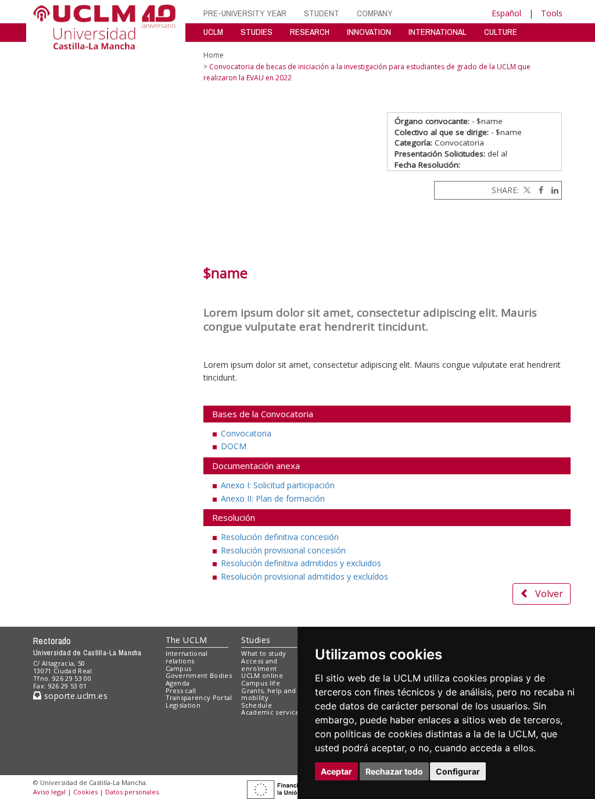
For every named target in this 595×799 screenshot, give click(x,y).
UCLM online (262, 675)
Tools (551, 13)
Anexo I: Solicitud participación (278, 485)
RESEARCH (309, 32)
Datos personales (132, 791)
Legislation (183, 705)
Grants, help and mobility (268, 694)
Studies (255, 639)
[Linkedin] (552, 190)
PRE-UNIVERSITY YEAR (244, 13)
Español (506, 13)
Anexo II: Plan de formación (273, 498)
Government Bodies (199, 675)
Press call (181, 690)
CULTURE (500, 32)
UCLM (213, 32)
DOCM (233, 446)
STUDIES (257, 32)
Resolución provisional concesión (283, 550)
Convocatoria (246, 433)
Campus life (260, 683)
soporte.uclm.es (74, 695)
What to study (263, 653)
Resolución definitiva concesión (280, 536)
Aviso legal (49, 791)
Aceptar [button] (336, 771)
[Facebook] (538, 190)
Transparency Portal (199, 697)
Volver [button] (549, 593)
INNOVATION (369, 32)
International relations (187, 657)
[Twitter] (526, 190)
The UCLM (186, 639)
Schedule (256, 705)
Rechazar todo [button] (394, 771)
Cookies (85, 791)
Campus (179, 668)
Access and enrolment (259, 664)
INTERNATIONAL (437, 32)
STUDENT (321, 13)
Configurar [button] (458, 771)
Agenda (178, 683)
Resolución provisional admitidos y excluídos (304, 576)
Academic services (272, 712)
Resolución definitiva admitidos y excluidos (301, 563)
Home (213, 55)
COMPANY (375, 13)
